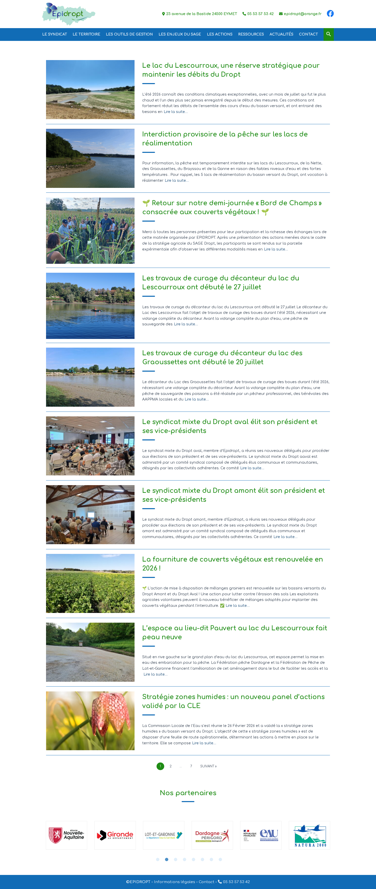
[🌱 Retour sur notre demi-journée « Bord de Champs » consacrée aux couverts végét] (90, 231)
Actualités (281, 34)
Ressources (251, 34)
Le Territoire (86, 34)
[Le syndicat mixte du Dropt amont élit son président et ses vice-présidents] (90, 514)
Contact (308, 34)
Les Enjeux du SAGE (180, 34)
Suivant (207, 766)
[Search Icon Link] (329, 34)
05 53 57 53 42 (236, 882)
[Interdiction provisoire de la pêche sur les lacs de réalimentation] (90, 158)
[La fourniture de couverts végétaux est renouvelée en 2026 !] (90, 583)
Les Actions (220, 34)
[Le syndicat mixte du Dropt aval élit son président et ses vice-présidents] (90, 445)
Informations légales (174, 882)
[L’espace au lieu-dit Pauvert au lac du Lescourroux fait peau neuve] (90, 652)
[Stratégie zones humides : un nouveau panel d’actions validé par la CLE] (90, 720)
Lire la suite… (176, 112)
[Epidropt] (68, 14)
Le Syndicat (54, 34)
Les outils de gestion (129, 34)
